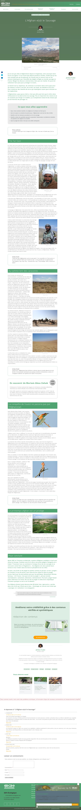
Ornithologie (48, 669)
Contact (3, 0)
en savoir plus (40, 637)
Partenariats (34, 795)
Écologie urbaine (34, 669)
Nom (6, 770)
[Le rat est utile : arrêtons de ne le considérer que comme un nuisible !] (40, 680)
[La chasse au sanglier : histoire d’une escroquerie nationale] (25, 680)
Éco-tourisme (27, 669)
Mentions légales (63, 808)
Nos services (34, 791)
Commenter (53, 596)
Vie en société (27, 67)
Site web (7, 775)
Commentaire (9, 767)
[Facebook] (71, 1)
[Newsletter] (79, 1)
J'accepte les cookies (55, 808)
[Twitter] (77, 1)
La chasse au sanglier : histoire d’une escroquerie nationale (25, 688)
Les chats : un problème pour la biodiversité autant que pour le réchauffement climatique (55, 688)
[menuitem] (71, 4)
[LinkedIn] (73, 1)
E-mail (7, 772)
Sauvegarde (54, 669)
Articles (71, 4)
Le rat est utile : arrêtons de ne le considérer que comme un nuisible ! (40, 688)
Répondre (8, 722)
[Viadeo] (75, 1)
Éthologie (42, 669)
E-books (78, 4)
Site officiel (34, 785)
